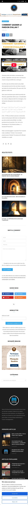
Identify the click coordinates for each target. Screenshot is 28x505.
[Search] (25, 1)
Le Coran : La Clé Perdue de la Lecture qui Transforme (12, 219)
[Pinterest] (8, 144)
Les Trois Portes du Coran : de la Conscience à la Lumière (13, 197)
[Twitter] (7, 35)
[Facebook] (3, 35)
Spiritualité (5, 21)
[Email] (11, 144)
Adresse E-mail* (5, 315)
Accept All (14, 493)
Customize (15, 497)
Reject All (14, 501)
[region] (14, 492)
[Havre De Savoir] (14, 8)
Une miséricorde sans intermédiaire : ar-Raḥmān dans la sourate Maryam (12, 175)
